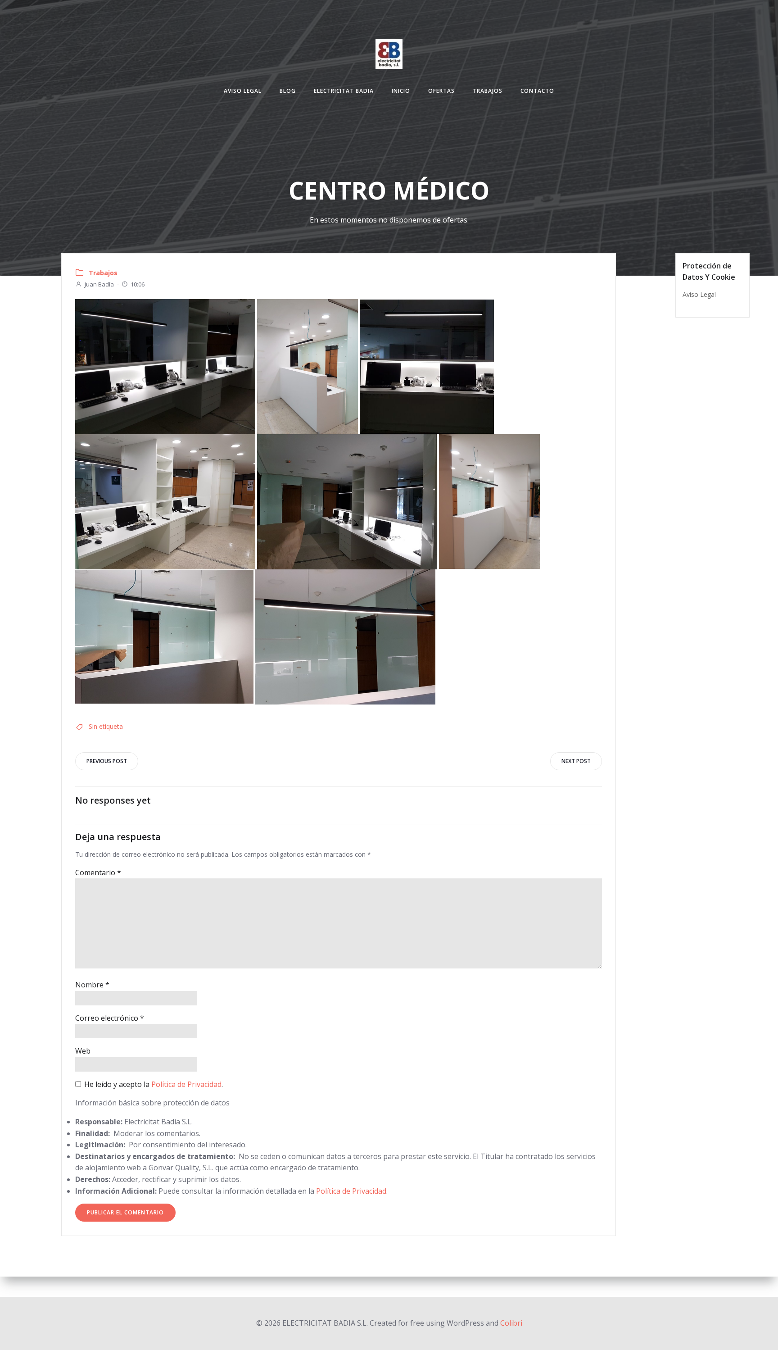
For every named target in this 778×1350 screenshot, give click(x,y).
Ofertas (441, 91)
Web (82, 1051)
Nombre (92, 985)
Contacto (537, 91)
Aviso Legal (243, 91)
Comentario (98, 872)
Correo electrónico (109, 1018)
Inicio (401, 91)
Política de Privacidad (186, 1084)
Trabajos (487, 91)
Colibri (511, 1323)
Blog (288, 91)
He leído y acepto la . (152, 1084)
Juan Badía (99, 284)
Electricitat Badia (344, 91)
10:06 (138, 284)
